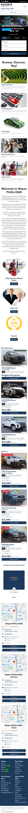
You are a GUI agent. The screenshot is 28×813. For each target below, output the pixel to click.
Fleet (16, 785)
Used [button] (24, 38)
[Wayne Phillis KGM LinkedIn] (8, 1)
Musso (3, 763)
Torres (3, 771)
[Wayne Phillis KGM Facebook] (2, 1)
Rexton (3, 767)
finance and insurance (11, 233)
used (20, 231)
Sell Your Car (18, 771)
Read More (14, 311)
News (16, 792)
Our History (18, 796)
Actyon (3, 769)
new (8, 231)
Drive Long (18, 794)
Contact (24, 1)
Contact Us (14, 646)
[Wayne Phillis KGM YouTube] (6, 1)
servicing (4, 235)
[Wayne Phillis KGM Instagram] (4, 1)
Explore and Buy (14, 378)
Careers (17, 783)
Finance (17, 773)
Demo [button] (9, 38)
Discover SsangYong (21, 802)
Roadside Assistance (7, 792)
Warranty (3, 786)
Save (23, 366)
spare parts (16, 235)
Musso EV (4, 765)
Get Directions (14, 650)
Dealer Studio (10, 811)
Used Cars (18, 769)
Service (3, 781)
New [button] (4, 38)
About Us (17, 781)
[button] (25, 6)
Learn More (14, 284)
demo (11, 231)
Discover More (6, 29)
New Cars (18, 763)
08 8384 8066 (8, 634)
